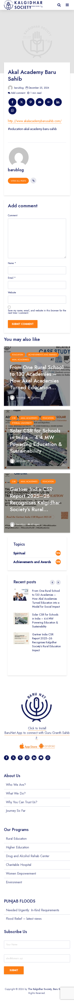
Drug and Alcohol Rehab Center (27, 856)
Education (17, 354)
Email (12, 278)
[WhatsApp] (47, 757)
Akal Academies (20, 359)
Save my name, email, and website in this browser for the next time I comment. (37, 311)
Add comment (18, 93)
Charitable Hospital (18, 864)
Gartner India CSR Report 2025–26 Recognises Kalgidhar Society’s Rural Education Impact (46, 642)
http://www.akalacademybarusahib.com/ (35, 121)
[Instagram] (27, 757)
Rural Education (16, 839)
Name (12, 263)
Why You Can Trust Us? (21, 802)
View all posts (18, 180)
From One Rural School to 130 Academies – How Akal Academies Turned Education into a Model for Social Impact (46, 599)
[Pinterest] (20, 757)
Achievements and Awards (42, 354)
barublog (18, 88)
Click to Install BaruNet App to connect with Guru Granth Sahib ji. (37, 733)
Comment (12, 215)
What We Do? (16, 793)
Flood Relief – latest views (24, 918)
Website (12, 292)
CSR (13, 418)
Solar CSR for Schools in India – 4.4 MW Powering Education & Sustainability (45, 620)
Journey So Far (15, 810)
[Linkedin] (34, 757)
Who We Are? (16, 785)
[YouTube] (40, 757)
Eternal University (22, 423)
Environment (14, 882)
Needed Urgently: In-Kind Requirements (32, 910)
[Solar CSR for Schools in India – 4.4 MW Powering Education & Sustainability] (37, 439)
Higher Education (17, 847)
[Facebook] (6, 757)
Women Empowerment (21, 873)
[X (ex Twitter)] (13, 757)
